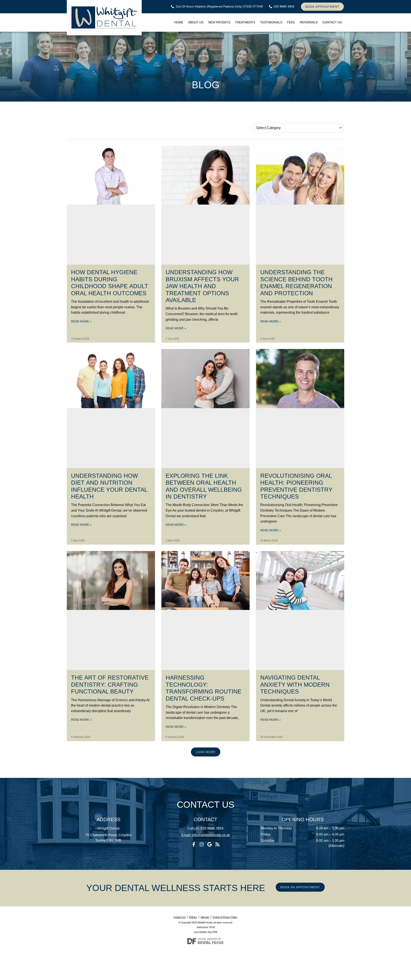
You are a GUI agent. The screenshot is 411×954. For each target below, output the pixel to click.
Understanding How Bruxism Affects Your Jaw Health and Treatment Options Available (202, 286)
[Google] (209, 844)
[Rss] (217, 844)
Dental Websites (208, 939)
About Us (195, 22)
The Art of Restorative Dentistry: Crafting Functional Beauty (110, 684)
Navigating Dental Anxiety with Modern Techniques (295, 684)
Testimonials (271, 22)
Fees (291, 22)
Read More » (81, 321)
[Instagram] (201, 844)
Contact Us (332, 22)
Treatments (245, 22)
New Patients (219, 22)
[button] (205, 751)
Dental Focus (211, 942)
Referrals (308, 22)
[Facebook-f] (193, 844)
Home (178, 22)
